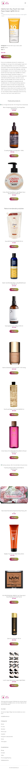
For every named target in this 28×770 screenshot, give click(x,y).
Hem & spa (13, 45)
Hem (2, 13)
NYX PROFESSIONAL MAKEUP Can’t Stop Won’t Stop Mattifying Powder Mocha (14, 596)
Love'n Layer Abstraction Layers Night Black (14, 680)
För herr (3, 726)
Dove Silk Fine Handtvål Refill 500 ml (14, 241)
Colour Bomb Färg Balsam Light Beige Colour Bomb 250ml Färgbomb (14, 192)
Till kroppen (4, 741)
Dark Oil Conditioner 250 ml (14, 638)
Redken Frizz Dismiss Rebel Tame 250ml (14, 554)
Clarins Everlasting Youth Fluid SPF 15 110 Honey (14, 367)
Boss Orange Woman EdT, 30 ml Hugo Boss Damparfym (14, 108)
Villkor (2, 755)
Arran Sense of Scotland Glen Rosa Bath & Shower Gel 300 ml (14, 451)
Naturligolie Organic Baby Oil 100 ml (14, 326)
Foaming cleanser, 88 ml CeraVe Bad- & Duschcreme (14, 468)
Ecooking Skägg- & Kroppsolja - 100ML (14, 150)
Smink (2, 739)
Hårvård (3, 729)
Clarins (17, 45)
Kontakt (3, 752)
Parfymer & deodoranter (7, 736)
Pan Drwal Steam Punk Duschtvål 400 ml (14, 409)
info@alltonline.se (5, 716)
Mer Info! (6, 56)
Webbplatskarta (5, 760)
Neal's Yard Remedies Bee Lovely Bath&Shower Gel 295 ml (14, 283)
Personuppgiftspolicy (6, 757)
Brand (8, 45)
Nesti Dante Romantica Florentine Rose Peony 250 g (14, 511)
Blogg (2, 750)
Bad (21, 45)
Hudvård (3, 734)
